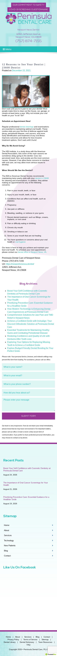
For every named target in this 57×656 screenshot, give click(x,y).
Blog (6, 551)
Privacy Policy (13, 639)
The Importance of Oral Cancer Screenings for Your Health (25, 483)
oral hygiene (20, 242)
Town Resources (45, 642)
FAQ (28, 645)
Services (8, 535)
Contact (7, 556)
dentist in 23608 (42, 178)
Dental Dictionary (27, 642)
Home (6, 525)
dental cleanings (27, 127)
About (6, 530)
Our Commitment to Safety (28, 5)
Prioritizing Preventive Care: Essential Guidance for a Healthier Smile (26, 498)
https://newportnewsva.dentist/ (20, 264)
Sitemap (45, 639)
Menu (8, 49)
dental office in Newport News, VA (32, 252)
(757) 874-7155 (28, 41)
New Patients (10, 545)
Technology (9, 540)
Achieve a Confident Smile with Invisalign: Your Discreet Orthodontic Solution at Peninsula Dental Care (30, 324)
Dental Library (10, 642)
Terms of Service (30, 639)
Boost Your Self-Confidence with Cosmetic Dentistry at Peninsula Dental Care (27, 469)
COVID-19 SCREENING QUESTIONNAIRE (28, 9)
